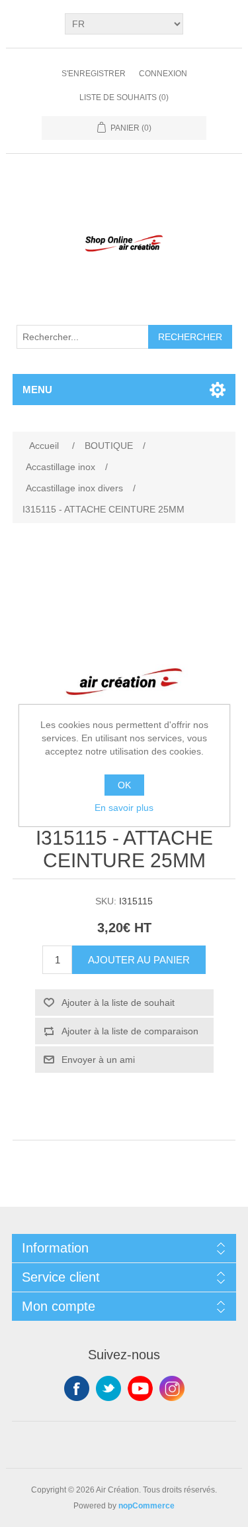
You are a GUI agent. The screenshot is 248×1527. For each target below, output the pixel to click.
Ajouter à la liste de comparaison (130, 1031)
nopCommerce (146, 1505)
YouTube (140, 1388)
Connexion (163, 73)
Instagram (172, 1388)
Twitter (108, 1388)
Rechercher (190, 337)
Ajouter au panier (139, 959)
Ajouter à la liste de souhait (118, 1002)
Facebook (76, 1388)
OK (124, 785)
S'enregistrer (94, 73)
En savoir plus (124, 807)
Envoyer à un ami (98, 1059)
